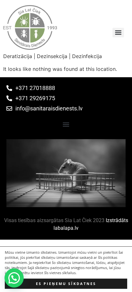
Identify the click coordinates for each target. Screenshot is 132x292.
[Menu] (118, 32)
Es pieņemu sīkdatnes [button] (66, 283)
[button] (66, 124)
